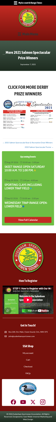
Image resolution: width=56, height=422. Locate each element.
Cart (28, 359)
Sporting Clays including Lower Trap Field (23, 186)
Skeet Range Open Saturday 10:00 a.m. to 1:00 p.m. (25, 168)
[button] (28, 220)
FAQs (28, 373)
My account (28, 353)
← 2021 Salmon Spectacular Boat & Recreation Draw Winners (28, 142)
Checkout (28, 366)
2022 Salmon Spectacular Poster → (39, 147)
